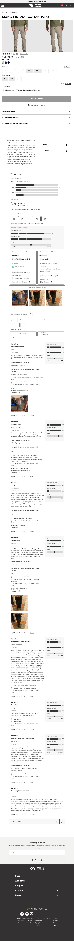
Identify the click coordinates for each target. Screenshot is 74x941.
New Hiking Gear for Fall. (34, 1)
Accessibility (47, 918)
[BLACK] (3, 62)
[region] (37, 1)
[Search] (53, 5)
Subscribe (37, 860)
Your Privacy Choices (55, 921)
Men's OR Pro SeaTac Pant (9, 12)
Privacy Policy (23, 919)
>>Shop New (43, 1)
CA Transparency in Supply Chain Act (38, 922)
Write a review (24, 54)
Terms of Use (18, 919)
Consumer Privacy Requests (29, 921)
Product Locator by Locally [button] (36, 105)
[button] (70, 5)
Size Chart (68, 83)
